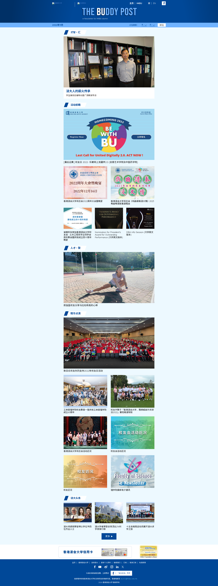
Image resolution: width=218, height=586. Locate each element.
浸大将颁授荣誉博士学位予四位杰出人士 (77, 527)
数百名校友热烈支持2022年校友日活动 (83, 370)
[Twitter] (122, 567)
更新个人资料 (106, 563)
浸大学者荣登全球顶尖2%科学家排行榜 (108, 527)
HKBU (139, 3)
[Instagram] (111, 566)
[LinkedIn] (117, 567)
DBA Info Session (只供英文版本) (139, 233)
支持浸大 (94, 563)
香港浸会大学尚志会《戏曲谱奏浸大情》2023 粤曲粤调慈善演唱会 (132, 202)
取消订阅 (133, 563)
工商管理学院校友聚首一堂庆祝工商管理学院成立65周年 (85, 411)
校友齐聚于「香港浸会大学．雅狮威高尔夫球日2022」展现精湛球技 (132, 411)
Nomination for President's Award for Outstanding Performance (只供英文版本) (109, 235)
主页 (132, 3)
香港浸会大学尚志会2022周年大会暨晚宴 (83, 201)
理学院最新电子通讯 (120, 490)
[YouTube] (99, 567)
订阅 (125, 563)
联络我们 (117, 563)
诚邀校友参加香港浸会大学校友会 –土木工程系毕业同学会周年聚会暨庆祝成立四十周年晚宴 (77, 236)
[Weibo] (105, 566)
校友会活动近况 (118, 451)
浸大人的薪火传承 (78, 91)
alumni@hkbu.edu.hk (129, 579)
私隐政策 (142, 563)
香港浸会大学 (83, 563)
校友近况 (68, 490)
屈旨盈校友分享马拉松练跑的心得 (81, 305)
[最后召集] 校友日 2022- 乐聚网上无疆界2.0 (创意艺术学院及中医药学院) (101, 162)
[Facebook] (95, 566)
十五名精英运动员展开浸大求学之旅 (140, 527)
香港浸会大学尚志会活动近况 (77, 451)
